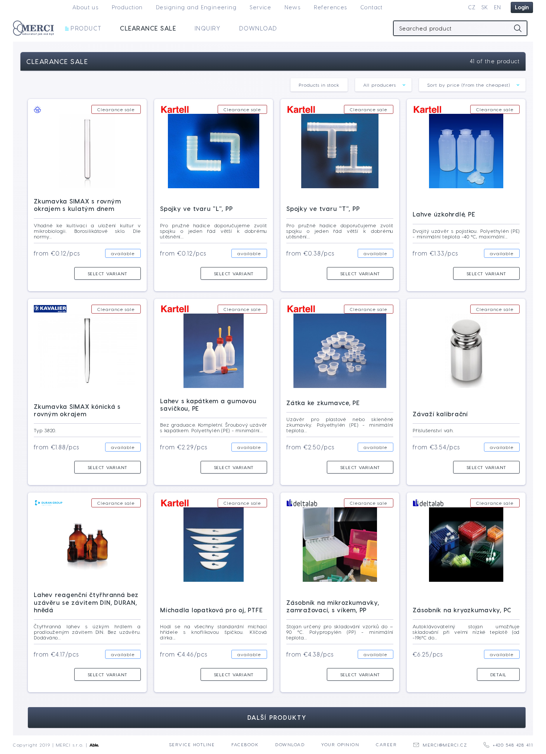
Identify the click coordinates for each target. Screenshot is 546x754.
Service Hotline (192, 744)
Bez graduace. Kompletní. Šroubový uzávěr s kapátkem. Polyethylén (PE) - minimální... (213, 427)
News (293, 7)
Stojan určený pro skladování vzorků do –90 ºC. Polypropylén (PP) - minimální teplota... (339, 631)
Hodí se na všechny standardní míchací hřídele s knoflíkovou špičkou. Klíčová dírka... (213, 631)
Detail (498, 674)
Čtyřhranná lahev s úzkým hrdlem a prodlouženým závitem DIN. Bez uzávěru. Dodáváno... (87, 631)
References (330, 7)
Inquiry (208, 28)
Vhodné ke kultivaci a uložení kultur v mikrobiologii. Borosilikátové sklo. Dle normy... (87, 230)
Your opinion (340, 744)
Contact (371, 7)
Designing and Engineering (196, 7)
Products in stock (319, 84)
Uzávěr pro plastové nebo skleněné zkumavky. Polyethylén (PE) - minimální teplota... (339, 424)
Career (386, 744)
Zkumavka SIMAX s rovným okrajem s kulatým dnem (77, 205)
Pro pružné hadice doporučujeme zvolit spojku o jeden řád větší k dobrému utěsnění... (213, 230)
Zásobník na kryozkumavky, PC (462, 609)
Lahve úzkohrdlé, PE (444, 214)
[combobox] (383, 85)
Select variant (108, 273)
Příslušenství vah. (433, 430)
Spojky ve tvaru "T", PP (323, 208)
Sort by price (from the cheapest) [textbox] (468, 84)
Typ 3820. (45, 430)
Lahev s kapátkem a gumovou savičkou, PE (208, 404)
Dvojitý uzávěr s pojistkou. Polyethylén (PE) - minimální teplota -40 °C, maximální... (466, 233)
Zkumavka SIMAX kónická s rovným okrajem (77, 410)
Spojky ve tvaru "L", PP (196, 208)
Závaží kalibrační (440, 413)
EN (497, 7)
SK (484, 7)
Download (258, 28)
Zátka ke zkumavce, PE (323, 402)
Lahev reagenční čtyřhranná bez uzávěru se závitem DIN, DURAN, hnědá (86, 602)
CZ (472, 7)
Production (127, 7)
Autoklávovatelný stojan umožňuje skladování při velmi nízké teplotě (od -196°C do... (466, 631)
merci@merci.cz (445, 744)
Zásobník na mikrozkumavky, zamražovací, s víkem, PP (332, 606)
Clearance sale (148, 28)
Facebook (245, 744)
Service (260, 7)
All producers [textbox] (379, 84)
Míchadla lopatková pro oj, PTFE (211, 609)
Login (522, 7)
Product (86, 28)
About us (85, 7)
